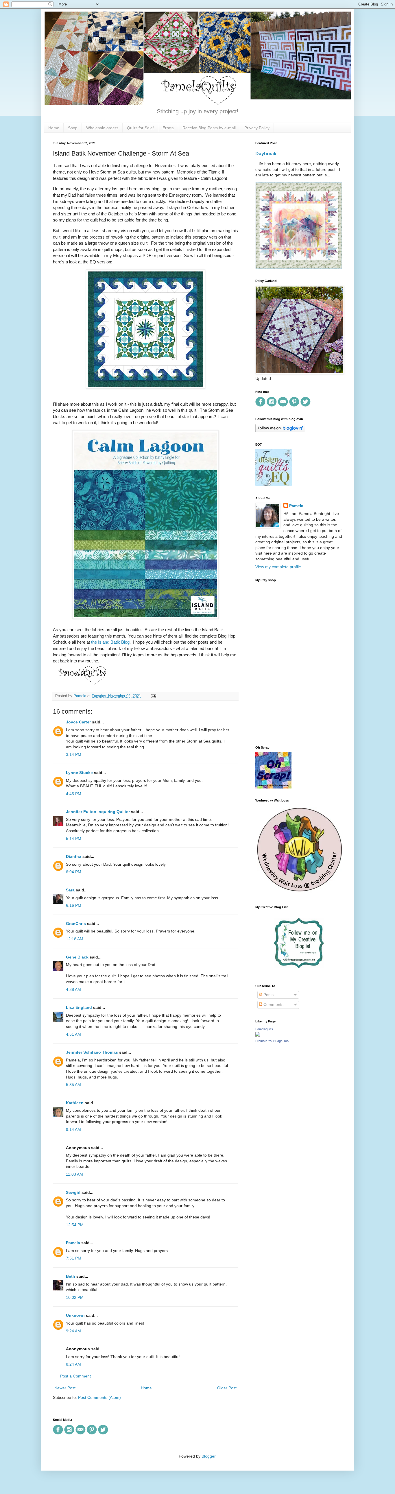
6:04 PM (73, 871)
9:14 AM (73, 1129)
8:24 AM (73, 1364)
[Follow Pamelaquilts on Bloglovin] (280, 431)
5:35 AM (73, 1084)
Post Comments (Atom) (99, 1397)
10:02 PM (75, 1297)
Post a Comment (75, 1376)
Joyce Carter (78, 722)
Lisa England (79, 1007)
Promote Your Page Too (272, 1041)
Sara (70, 890)
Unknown (75, 1315)
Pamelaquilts (264, 1029)
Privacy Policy (257, 127)
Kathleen (75, 1102)
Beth (70, 1276)
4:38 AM (73, 989)
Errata (168, 127)
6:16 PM (73, 905)
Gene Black (77, 957)
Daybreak (265, 153)
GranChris (76, 923)
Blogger (208, 1456)
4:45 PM (73, 793)
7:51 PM (73, 1258)
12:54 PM (75, 1224)
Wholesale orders (102, 127)
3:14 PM (73, 754)
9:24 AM (73, 1331)
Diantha (73, 856)
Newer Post (64, 1388)
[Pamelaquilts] (257, 1035)
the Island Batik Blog (110, 642)
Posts (268, 994)
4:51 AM (73, 1034)
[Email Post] (152, 696)
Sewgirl (73, 1192)
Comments (272, 1004)
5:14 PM (73, 838)
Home (53, 127)
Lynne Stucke (79, 772)
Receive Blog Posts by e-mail (209, 127)
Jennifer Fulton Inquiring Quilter (98, 811)
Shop (72, 127)
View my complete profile (278, 566)
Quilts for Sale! (140, 127)
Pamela (73, 1242)
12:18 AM (74, 939)
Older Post (227, 1388)
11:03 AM (74, 1174)
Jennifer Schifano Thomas (92, 1052)
